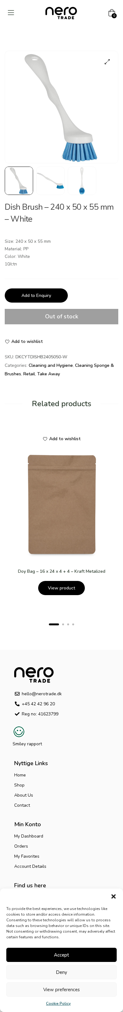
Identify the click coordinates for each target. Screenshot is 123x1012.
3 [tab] (68, 624)
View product (61, 588)
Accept (61, 955)
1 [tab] (54, 624)
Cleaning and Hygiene (51, 365)
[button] (113, 896)
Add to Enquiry (36, 295)
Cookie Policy (58, 1003)
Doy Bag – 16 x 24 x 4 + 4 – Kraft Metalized (61, 571)
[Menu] (11, 12)
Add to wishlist (27, 341)
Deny (61, 972)
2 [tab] (63, 624)
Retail (29, 374)
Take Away (48, 374)
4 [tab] (73, 624)
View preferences (61, 989)
